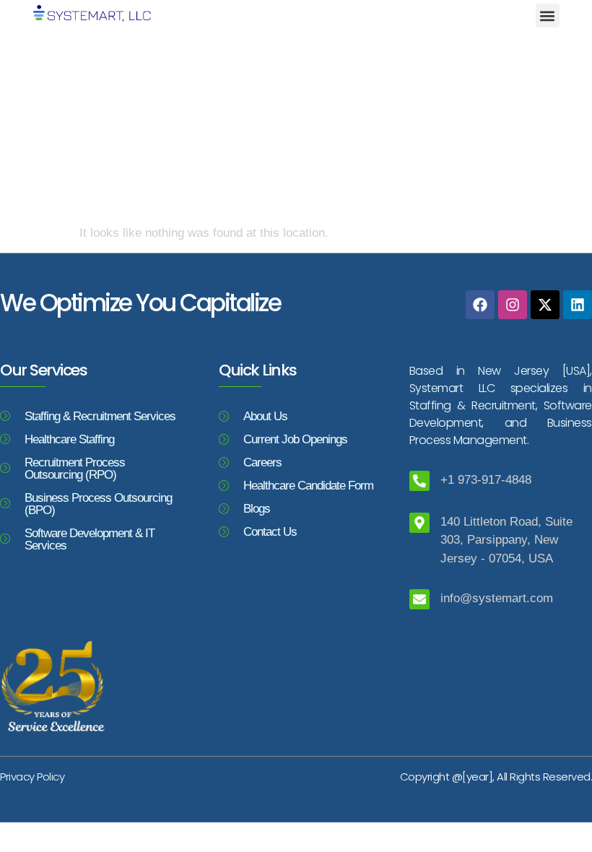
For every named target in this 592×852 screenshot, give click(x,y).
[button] (548, 15)
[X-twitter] (545, 304)
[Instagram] (512, 304)
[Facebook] (480, 304)
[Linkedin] (577, 304)
